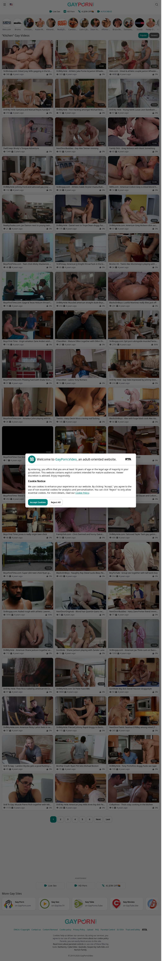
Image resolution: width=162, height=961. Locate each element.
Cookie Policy (82, 492)
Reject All (56, 502)
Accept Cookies (38, 502)
